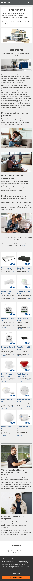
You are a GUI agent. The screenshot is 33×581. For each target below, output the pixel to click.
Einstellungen (16, 573)
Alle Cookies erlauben (16, 577)
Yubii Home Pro (23, 268)
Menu (30, 3)
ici (22, 239)
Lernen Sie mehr (12, 568)
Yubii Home (6, 268)
